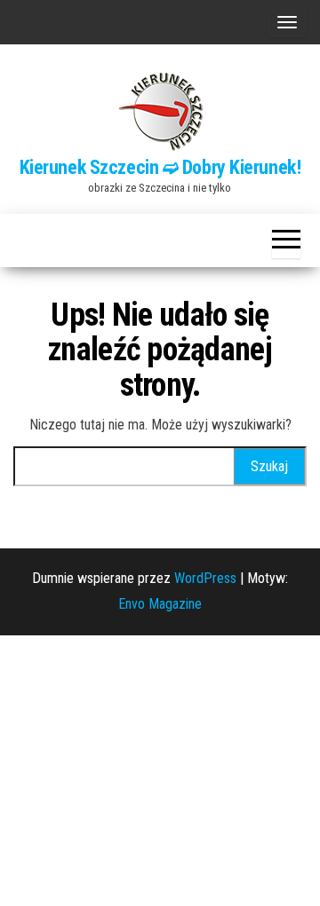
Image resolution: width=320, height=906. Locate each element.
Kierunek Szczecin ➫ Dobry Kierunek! (160, 167)
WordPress (205, 578)
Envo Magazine (160, 603)
